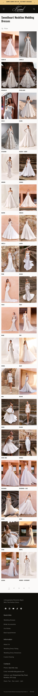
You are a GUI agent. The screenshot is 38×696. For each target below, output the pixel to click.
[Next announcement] (35, 2)
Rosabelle (4, 90)
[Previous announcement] (3, 2)
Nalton (3, 213)
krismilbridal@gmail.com (16, 671)
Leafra (21, 243)
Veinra (3, 366)
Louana (21, 182)
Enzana (21, 427)
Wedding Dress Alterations (12, 653)
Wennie (21, 396)
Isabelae (3, 59)
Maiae (2, 335)
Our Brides (7, 628)
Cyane (2, 549)
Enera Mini (4, 458)
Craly (20, 519)
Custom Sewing (9, 657)
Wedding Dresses (9, 620)
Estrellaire (22, 90)
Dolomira (3, 488)
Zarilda (21, 213)
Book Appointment (10, 632)
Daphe (3, 519)
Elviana (21, 458)
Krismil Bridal (11, 691)
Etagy (20, 304)
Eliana (21, 121)
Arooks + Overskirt (24, 580)
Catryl (21, 549)
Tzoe (20, 335)
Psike (2, 274)
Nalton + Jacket (23, 151)
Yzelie (2, 304)
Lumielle (21, 59)
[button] (4, 9)
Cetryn (3, 580)
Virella (3, 243)
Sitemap (32, 691)
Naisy (20, 366)
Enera (2, 427)
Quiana (21, 274)
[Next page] (29, 588)
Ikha (2, 396)
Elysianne (3, 151)
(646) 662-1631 (13, 668)
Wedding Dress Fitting (11, 648)
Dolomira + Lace (23, 488)
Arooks (3, 182)
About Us (7, 644)
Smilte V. (25, 691)
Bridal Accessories (10, 624)
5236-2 (3, 121)
